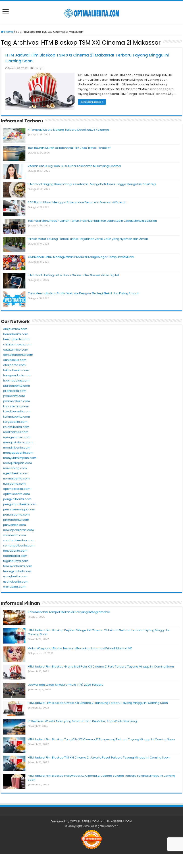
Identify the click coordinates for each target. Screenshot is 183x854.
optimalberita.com (16, 489)
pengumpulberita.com (19, 504)
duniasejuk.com (14, 360)
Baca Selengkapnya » (92, 101)
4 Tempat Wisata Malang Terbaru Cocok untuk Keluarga (68, 130)
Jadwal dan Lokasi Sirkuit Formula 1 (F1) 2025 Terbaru (65, 685)
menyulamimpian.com (19, 458)
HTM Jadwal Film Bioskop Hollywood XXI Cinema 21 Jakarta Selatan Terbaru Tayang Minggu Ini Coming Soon (101, 778)
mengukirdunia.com (18, 442)
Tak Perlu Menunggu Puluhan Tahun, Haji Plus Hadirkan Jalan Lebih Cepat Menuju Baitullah (92, 221)
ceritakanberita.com (18, 355)
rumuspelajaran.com (18, 530)
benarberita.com (15, 334)
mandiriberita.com (16, 447)
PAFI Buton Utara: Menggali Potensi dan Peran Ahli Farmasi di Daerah (77, 202)
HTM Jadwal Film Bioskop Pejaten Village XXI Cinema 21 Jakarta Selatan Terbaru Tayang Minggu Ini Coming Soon (98, 632)
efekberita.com (14, 365)
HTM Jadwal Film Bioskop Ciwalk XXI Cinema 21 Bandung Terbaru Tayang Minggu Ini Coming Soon (98, 703)
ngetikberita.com (15, 473)
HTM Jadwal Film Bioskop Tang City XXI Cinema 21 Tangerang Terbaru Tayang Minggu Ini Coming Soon (101, 739)
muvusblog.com (15, 468)
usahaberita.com (15, 581)
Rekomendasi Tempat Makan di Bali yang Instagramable (69, 612)
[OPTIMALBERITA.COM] (91, 12)
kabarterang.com (16, 406)
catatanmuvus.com (17, 344)
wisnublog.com (14, 587)
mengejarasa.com (17, 437)
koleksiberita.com (16, 427)
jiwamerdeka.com (16, 401)
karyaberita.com (15, 422)
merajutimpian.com (17, 463)
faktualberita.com (16, 370)
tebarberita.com (15, 556)
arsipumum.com (15, 329)
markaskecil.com (15, 432)
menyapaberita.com (18, 453)
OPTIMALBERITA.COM (84, 821)
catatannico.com (15, 349)
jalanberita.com (14, 391)
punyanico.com (14, 525)
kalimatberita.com (16, 416)
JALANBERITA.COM (119, 821)
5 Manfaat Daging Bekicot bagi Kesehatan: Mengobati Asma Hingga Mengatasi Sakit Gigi (92, 184)
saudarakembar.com (19, 540)
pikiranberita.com (16, 520)
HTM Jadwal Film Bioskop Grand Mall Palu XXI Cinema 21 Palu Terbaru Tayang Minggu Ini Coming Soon (101, 666)
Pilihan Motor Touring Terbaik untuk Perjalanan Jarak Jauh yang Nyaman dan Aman (88, 239)
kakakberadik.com (17, 411)
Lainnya (38, 68)
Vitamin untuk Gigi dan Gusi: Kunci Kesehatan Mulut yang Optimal (74, 166)
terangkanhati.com (17, 571)
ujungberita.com (15, 576)
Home (8, 32)
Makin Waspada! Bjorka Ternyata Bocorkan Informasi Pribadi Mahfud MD (80, 648)
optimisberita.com (16, 494)
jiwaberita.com (14, 396)
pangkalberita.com (17, 499)
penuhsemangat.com (19, 509)
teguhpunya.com (15, 561)
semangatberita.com (18, 545)
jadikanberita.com (16, 386)
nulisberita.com (14, 483)
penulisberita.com (16, 514)
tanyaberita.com (15, 550)
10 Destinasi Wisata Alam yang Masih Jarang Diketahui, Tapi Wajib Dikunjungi (82, 721)
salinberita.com (14, 535)
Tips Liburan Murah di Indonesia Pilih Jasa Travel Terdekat (69, 148)
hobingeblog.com (16, 380)
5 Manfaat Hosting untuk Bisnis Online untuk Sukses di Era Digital (73, 275)
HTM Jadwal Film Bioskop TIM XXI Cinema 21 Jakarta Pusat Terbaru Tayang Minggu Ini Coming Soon (99, 757)
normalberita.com (16, 478)
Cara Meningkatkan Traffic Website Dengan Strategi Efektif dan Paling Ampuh (83, 293)
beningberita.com (16, 339)
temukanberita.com (17, 566)
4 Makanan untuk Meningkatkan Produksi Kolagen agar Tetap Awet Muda (81, 257)
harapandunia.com (17, 375)
